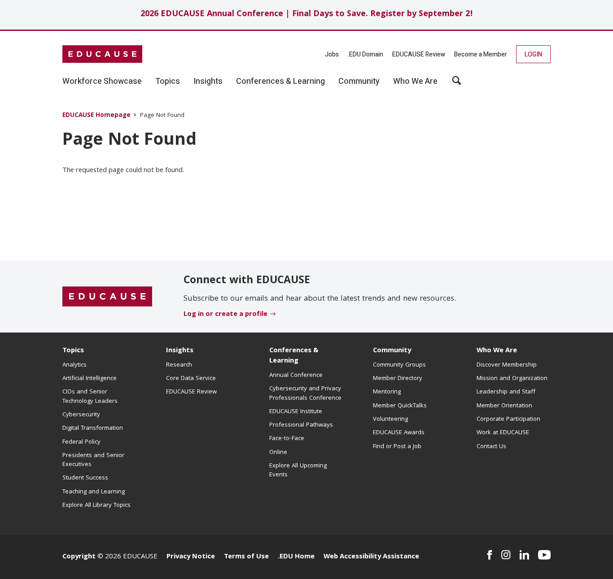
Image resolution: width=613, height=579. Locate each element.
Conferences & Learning (294, 356)
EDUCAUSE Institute (295, 412)
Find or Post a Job (397, 447)
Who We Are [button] (415, 81)
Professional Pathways (301, 425)
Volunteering (390, 419)
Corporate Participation (508, 419)
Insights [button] (208, 81)
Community (392, 351)
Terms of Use (246, 557)
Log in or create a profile (225, 314)
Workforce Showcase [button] (102, 81)
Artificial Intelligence (89, 379)
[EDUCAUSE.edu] (102, 54)
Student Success (85, 478)
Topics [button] (167, 81)
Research (179, 365)
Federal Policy (81, 442)
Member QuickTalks (400, 406)
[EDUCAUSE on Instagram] (506, 555)
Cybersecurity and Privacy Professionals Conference (305, 393)
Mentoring (387, 392)
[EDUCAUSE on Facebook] (489, 555)
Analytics (74, 365)
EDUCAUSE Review (418, 54)
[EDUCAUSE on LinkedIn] (525, 555)
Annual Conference (296, 375)
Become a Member (480, 54)
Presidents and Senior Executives (93, 460)
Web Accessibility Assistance (371, 557)
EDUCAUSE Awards (399, 433)
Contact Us (491, 447)
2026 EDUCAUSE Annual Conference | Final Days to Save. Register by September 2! (306, 15)
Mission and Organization (512, 379)
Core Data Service (191, 379)
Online (278, 453)
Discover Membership (507, 365)
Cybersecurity (81, 415)
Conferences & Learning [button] (280, 81)
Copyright (79, 557)
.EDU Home (296, 557)
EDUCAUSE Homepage (96, 116)
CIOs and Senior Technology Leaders (90, 396)
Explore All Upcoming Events (298, 470)
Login (533, 54)
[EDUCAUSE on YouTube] (544, 555)
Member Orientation (504, 406)
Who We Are (497, 351)
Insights (179, 351)
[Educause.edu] (107, 296)
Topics (73, 351)
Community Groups (399, 365)
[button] (456, 84)
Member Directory (397, 379)
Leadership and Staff (506, 392)
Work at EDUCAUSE (503, 433)
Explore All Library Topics (96, 505)
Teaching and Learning (93, 492)
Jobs (332, 54)
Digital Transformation (92, 428)
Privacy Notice (190, 557)
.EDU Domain (365, 54)
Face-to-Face (286, 439)
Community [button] (359, 81)
